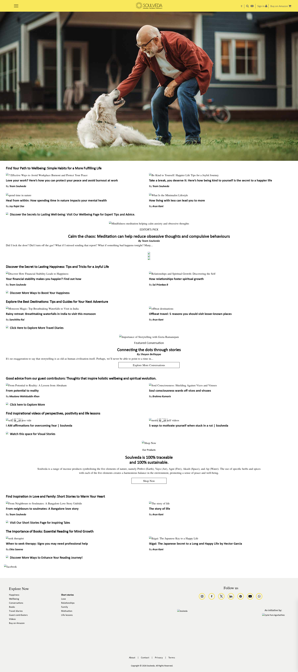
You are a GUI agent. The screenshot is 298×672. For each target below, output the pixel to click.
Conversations (16, 603)
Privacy (159, 657)
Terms (171, 657)
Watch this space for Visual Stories (32, 434)
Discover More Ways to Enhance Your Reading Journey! (46, 557)
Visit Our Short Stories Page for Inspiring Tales (40, 522)
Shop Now (149, 481)
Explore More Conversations (149, 365)
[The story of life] (159, 503)
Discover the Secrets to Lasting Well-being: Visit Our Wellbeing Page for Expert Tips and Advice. (72, 214)
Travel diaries (16, 611)
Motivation (66, 611)
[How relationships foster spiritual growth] (182, 273)
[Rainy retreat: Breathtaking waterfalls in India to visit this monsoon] (42, 308)
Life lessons (67, 615)
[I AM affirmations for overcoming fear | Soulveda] (18, 420)
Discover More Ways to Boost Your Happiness (40, 293)
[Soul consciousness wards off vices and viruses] (183, 385)
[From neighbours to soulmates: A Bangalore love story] (44, 503)
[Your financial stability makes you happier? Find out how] (37, 273)
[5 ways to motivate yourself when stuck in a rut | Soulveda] (164, 420)
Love (63, 599)
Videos (12, 619)
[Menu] (16, 4)
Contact (145, 657)
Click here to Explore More (27, 404)
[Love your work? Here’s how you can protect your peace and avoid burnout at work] (47, 175)
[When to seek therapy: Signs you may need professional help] (15, 538)
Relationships (67, 603)
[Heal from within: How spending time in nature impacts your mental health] (18, 195)
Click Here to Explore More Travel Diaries (36, 328)
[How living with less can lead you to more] (168, 195)
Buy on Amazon (17, 623)
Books (12, 607)
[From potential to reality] (36, 385)
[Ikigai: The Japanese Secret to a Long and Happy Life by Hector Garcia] (173, 538)
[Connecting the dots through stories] (149, 337)
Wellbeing (14, 599)
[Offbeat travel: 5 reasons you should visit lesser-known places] (161, 308)
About (132, 657)
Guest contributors (18, 615)
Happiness (14, 595)
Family (64, 607)
